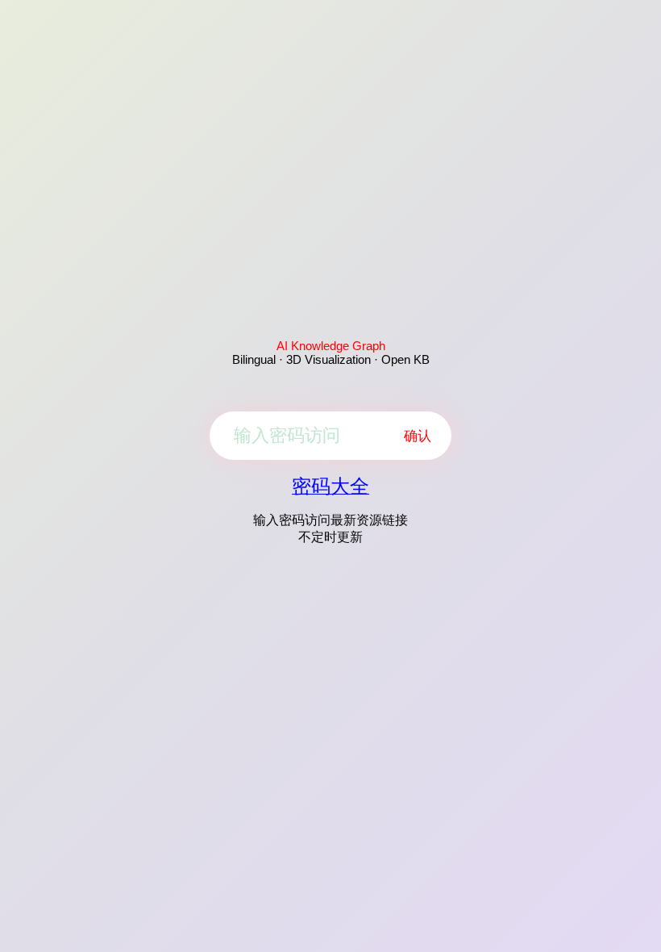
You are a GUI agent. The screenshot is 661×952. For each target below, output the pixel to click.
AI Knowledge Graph (330, 346)
